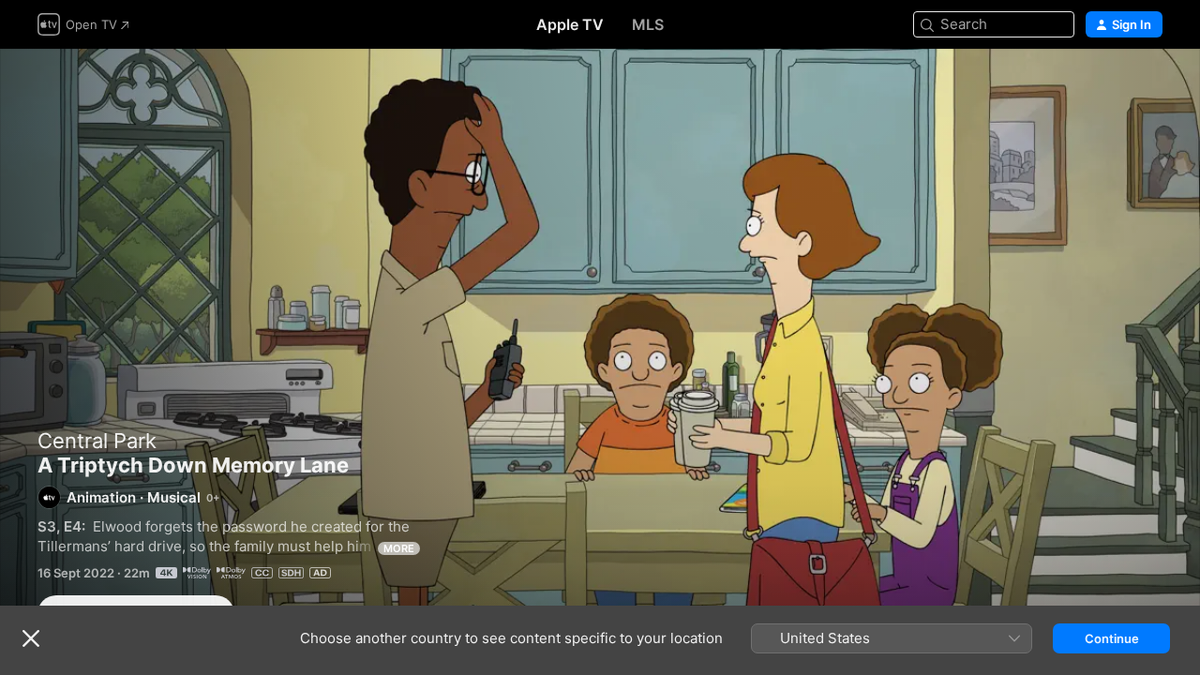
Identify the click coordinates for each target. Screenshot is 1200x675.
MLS (648, 24)
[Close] (30, 638)
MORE (398, 548)
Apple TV (570, 24)
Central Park (97, 440)
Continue (1112, 638)
